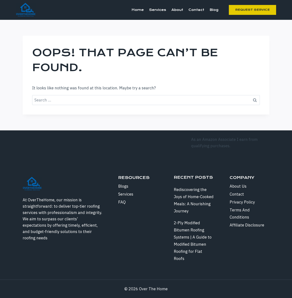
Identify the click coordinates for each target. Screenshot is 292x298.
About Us (238, 186)
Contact (196, 10)
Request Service (252, 9)
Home (137, 10)
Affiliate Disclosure (247, 225)
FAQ (122, 202)
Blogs (123, 186)
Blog (214, 10)
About (177, 10)
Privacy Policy (242, 202)
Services (157, 10)
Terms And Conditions (240, 213)
